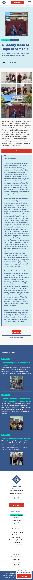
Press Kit (16, 564)
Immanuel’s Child (16, 545)
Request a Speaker (16, 557)
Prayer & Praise (16, 535)
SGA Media (16, 542)
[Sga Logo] (4, 2)
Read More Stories (16, 338)
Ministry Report (16, 537)
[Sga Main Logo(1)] (16, 479)
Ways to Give (16, 523)
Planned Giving (16, 520)
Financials (16, 518)
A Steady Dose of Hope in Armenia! (15, 47)
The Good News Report (16, 532)
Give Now (17, 3)
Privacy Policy (16, 562)
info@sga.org (13, 493)
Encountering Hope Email (16, 540)
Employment (16, 559)
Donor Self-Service (16, 515)
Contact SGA (16, 554)
